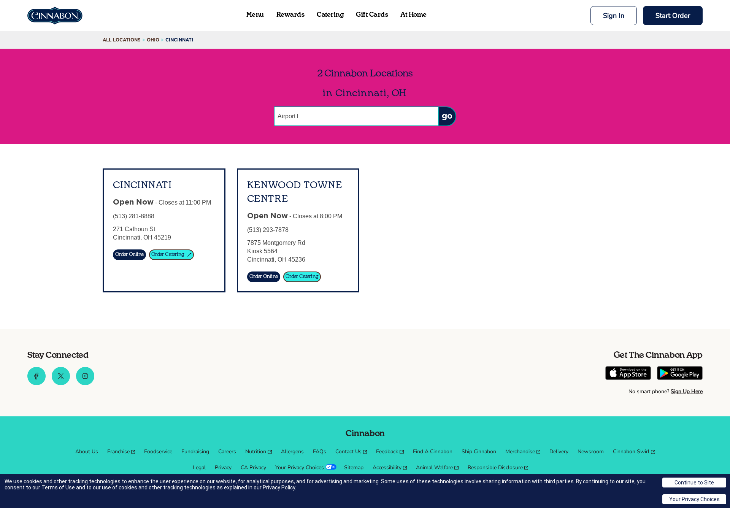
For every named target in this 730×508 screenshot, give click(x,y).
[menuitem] (86, 451)
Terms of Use (58, 487)
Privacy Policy (279, 487)
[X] (61, 383)
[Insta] (85, 383)
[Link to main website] (55, 15)
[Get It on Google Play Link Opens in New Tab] (680, 374)
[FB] (36, 383)
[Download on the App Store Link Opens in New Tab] (628, 374)
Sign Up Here (687, 391)
